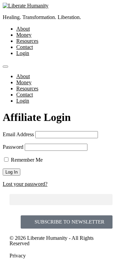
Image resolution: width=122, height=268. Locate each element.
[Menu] (5, 67)
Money (24, 35)
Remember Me (26, 160)
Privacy (17, 255)
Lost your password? (25, 184)
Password (13, 147)
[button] (61, 199)
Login (22, 53)
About (23, 29)
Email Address (18, 134)
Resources (27, 41)
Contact (24, 47)
